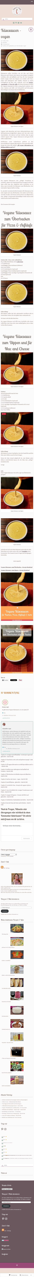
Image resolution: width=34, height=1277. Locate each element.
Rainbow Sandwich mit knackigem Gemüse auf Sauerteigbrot (14, 1099)
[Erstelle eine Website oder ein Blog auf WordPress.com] (17, 1265)
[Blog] (6, 1249)
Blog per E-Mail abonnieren (10, 899)
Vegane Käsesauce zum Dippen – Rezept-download (15, 570)
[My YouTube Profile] (21, 23)
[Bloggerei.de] (5, 1240)
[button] (17, 930)
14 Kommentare (6, 44)
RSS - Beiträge (6, 868)
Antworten (6, 718)
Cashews (5, 45)
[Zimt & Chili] (17, 15)
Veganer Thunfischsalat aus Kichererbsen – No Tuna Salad (14, 1107)
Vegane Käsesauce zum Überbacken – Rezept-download (16, 567)
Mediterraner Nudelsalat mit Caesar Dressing (11, 1117)
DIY (8, 45)
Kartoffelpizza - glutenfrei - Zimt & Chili (16, 782)
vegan (24, 45)
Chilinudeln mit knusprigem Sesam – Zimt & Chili (12, 1105)
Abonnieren (4, 911)
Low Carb (16, 45)
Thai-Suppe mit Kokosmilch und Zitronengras (11, 1103)
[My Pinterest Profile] (13, 23)
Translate (11, 856)
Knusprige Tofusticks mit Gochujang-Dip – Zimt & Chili (13, 1113)
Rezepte (21, 45)
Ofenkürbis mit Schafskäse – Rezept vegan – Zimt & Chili (14, 1109)
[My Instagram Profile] (16, 23)
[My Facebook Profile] (18, 23)
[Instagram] (5, 1129)
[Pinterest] (2, 1129)
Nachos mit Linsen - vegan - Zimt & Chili (16, 779)
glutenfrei (11, 45)
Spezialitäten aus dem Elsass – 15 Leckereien (11, 1111)
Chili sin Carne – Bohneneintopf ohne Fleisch (11, 1101)
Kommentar (26, 838)
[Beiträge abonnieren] (2, 868)
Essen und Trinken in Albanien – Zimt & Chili (11, 1115)
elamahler (5, 42)
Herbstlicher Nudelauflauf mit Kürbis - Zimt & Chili (19, 800)
